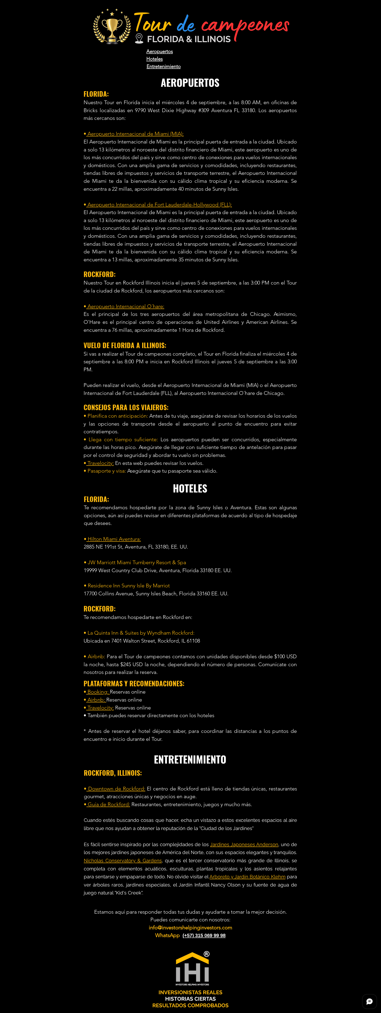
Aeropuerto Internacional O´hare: (125, 306)
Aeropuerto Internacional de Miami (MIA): (135, 133)
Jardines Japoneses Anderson (244, 844)
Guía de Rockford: (108, 804)
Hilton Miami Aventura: (113, 539)
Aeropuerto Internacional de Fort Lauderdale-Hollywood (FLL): (159, 204)
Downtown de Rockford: (115, 788)
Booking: (98, 692)
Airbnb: (96, 699)
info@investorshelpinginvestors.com (190, 927)
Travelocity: (100, 463)
